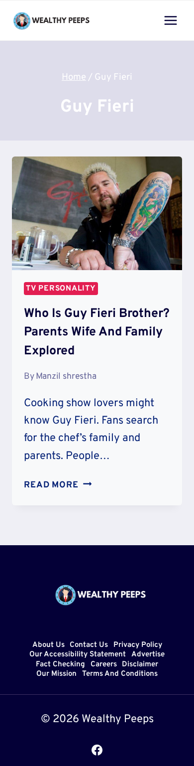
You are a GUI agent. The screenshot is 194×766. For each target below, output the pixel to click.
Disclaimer (140, 664)
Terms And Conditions (120, 674)
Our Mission (56, 674)
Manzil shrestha (66, 376)
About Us (48, 645)
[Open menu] (170, 20)
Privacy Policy (137, 645)
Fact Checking (60, 664)
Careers (104, 664)
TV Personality (61, 289)
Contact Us (89, 645)
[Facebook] (97, 750)
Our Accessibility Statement (77, 655)
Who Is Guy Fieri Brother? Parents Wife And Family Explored (97, 332)
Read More (58, 485)
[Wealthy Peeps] (52, 20)
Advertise (148, 655)
